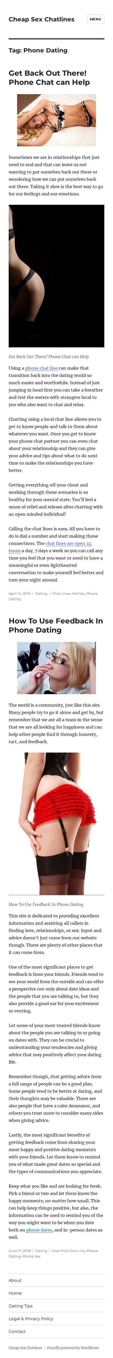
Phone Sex (31, 1256)
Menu (95, 19)
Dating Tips (21, 1305)
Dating (41, 593)
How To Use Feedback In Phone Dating (56, 625)
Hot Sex (78, 593)
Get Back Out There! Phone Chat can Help (49, 78)
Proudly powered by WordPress (73, 1348)
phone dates (39, 1230)
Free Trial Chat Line (68, 1251)
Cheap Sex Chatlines (41, 19)
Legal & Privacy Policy (31, 1318)
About (15, 1280)
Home (15, 1293)
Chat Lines (61, 593)
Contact (17, 1331)
